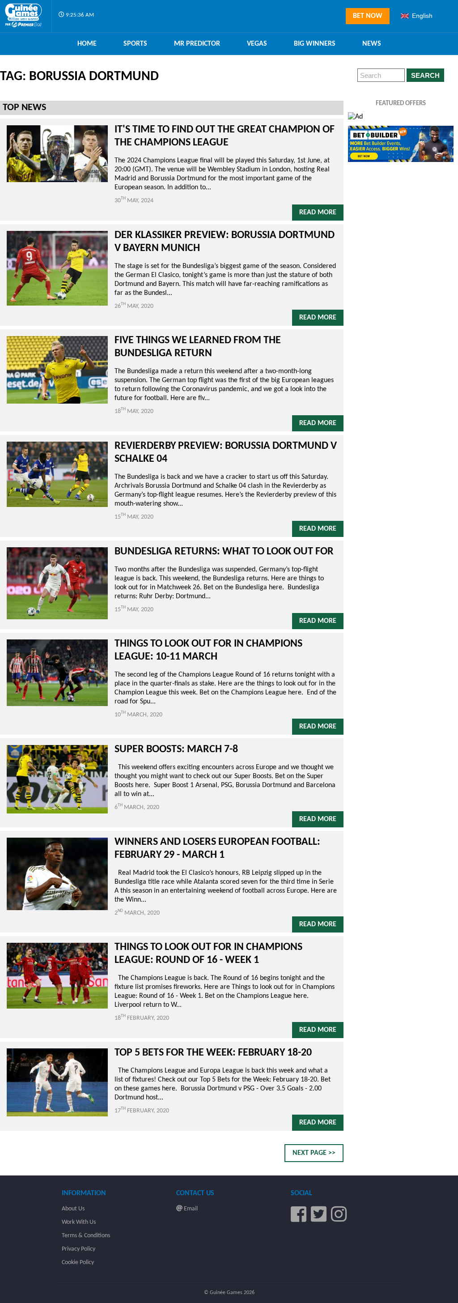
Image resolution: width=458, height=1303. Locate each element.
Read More (317, 212)
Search (425, 75)
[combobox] (426, 16)
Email (190, 1208)
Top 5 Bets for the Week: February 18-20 (214, 1053)
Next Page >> (314, 1153)
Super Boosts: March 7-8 (176, 749)
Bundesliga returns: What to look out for (224, 551)
